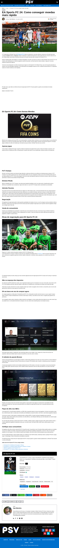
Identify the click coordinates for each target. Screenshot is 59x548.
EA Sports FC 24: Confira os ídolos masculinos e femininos (16, 449)
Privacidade (11, 539)
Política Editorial (37, 539)
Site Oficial (23, 489)
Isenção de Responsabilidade (48, 539)
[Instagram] (17, 518)
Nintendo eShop (45, 486)
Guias (3, 10)
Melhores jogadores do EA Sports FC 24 (12, 447)
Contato (26, 542)
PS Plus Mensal (39, 5)
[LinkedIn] (13, 518)
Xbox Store (32, 486)
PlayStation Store (24, 486)
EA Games (5, 501)
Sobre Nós (5, 539)
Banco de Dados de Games (7, 5)
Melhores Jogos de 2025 (19, 5)
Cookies (25, 539)
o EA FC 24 (40, 253)
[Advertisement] (29, 78)
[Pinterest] (44, 533)
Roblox (27, 5)
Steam (38, 486)
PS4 (18, 501)
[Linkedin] (53, 530)
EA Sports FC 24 (9, 454)
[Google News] (46, 530)
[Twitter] (48, 533)
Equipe (30, 539)
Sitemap (31, 542)
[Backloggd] (19, 518)
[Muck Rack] (21, 518)
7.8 (26, 463)
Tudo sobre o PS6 (47, 5)
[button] (1, 2)
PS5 (22, 501)
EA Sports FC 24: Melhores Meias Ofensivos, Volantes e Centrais (17, 446)
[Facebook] (15, 518)
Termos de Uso (19, 539)
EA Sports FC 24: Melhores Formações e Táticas (14, 445)
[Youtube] (51, 533)
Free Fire (32, 5)
